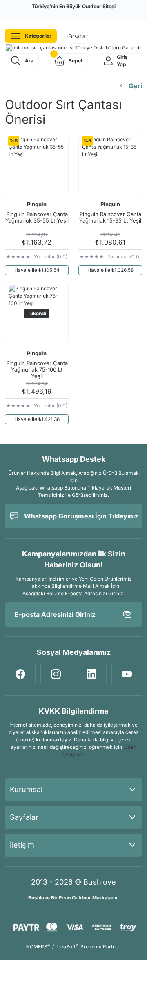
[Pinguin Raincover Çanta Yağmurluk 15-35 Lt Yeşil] (110, 164)
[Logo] (74, 47)
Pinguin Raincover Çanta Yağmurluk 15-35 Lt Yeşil (110, 217)
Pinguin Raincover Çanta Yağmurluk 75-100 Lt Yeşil (37, 369)
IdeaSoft (67, 946)
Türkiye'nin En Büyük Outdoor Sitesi (74, 6)
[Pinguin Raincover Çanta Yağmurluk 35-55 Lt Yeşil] (37, 164)
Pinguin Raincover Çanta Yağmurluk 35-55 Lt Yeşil (37, 217)
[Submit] (127, 614)
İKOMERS (37, 946)
